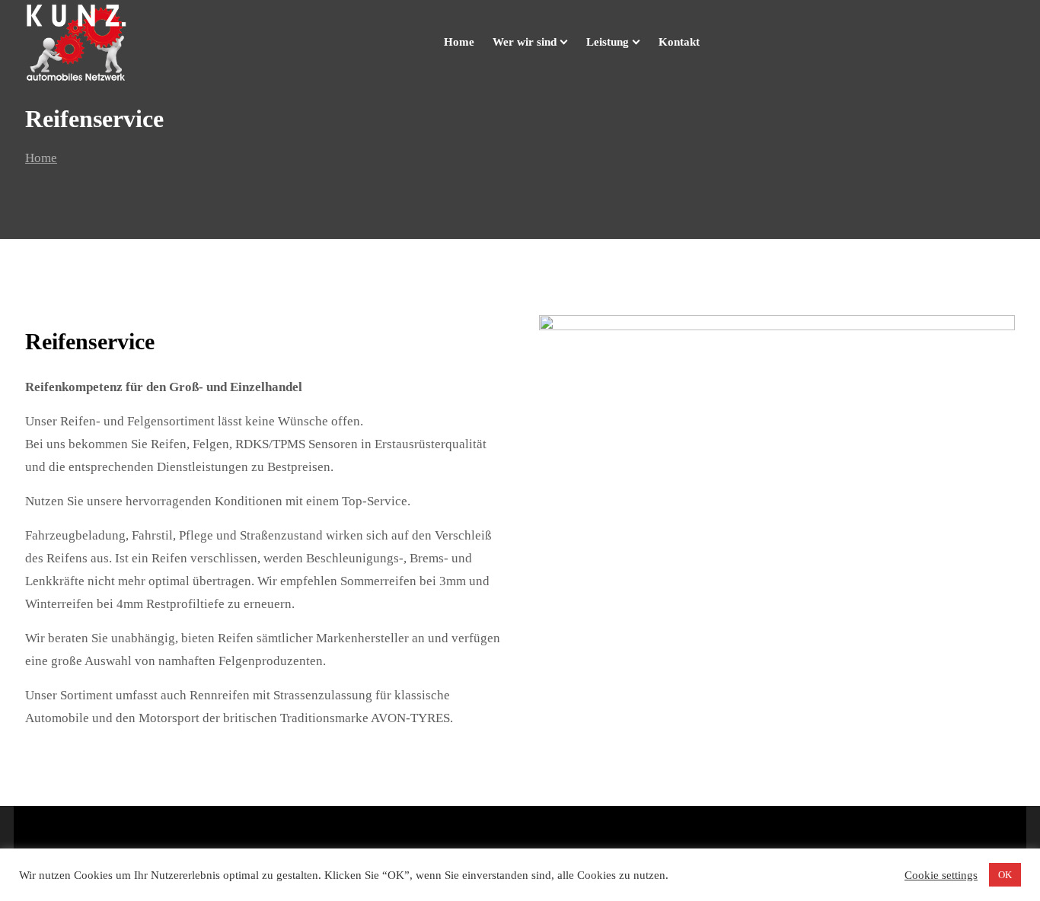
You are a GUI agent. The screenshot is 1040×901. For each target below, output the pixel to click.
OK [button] (1005, 874)
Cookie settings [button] (941, 875)
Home (41, 158)
